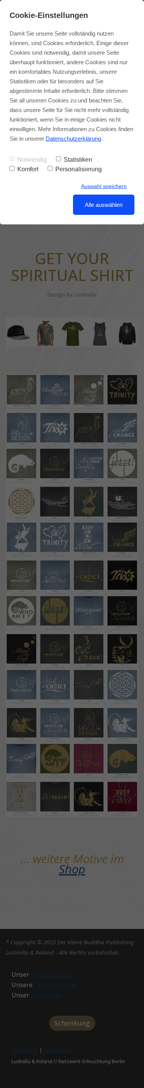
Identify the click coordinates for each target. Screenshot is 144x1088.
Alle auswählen (103, 204)
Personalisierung (78, 169)
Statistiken (78, 159)
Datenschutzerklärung (73, 138)
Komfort (27, 169)
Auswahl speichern (104, 186)
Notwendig (32, 159)
